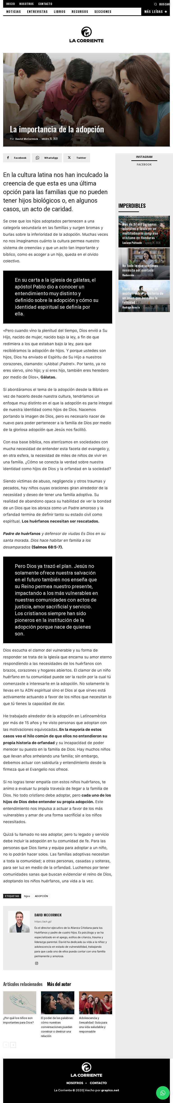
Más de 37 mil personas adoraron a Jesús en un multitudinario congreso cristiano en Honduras (140, 231)
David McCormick (26, 138)
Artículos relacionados (23, 984)
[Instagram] (38, 963)
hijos (27, 896)
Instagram (144, 157)
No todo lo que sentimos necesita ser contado (140, 267)
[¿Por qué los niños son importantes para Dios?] (19, 1002)
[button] (162, 4)
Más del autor (59, 984)
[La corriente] (86, 34)
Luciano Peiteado (132, 243)
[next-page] (13, 1045)
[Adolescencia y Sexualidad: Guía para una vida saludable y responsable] (95, 1002)
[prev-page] (6, 1045)
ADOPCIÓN (41, 896)
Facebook (144, 164)
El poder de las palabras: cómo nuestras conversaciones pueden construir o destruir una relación (57, 1027)
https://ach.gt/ (43, 921)
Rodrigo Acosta (131, 307)
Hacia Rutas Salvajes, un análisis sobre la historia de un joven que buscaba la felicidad (142, 295)
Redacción (128, 275)
